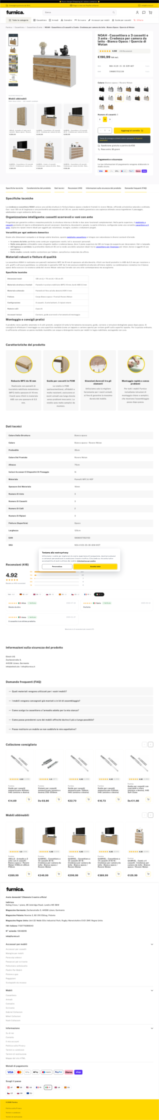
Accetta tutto (95, 566)
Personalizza (57, 566)
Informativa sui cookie (86, 561)
